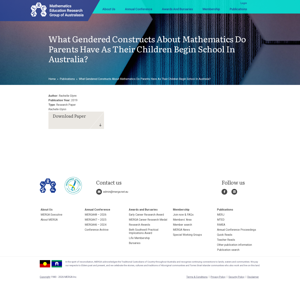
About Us (108, 9)
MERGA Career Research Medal (148, 219)
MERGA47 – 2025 (95, 219)
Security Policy (236, 277)
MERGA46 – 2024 (95, 224)
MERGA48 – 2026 (95, 214)
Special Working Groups (187, 234)
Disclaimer (253, 277)
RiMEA (221, 224)
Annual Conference (138, 9)
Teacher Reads (226, 239)
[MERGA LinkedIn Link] (234, 191)
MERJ (220, 214)
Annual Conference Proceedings (236, 229)
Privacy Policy (218, 277)
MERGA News (181, 229)
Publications (238, 9)
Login (243, 3)
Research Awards (139, 224)
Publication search (228, 249)
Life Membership (139, 238)
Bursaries (134, 243)
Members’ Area (182, 219)
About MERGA (49, 219)
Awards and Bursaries (177, 9)
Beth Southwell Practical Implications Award (143, 231)
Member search (182, 224)
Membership (211, 9)
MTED (220, 219)
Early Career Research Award (146, 214)
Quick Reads (224, 234)
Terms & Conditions (197, 277)
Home (52, 79)
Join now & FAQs (183, 214)
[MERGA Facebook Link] (224, 191)
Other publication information (234, 244)
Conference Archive (97, 229)
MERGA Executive (51, 214)
